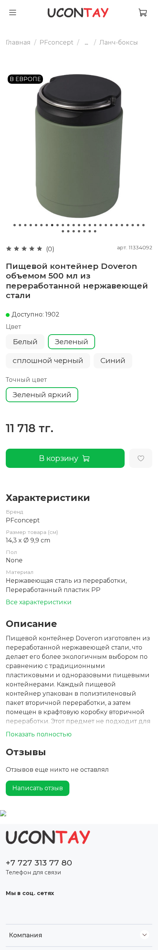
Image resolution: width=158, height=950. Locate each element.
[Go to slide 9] (57, 225)
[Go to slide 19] (111, 225)
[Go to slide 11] (68, 225)
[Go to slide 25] (143, 225)
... (86, 42)
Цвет (13, 326)
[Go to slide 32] (95, 231)
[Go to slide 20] (116, 225)
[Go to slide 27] (68, 231)
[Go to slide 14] (84, 225)
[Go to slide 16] (95, 225)
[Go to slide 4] (31, 225)
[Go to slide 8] (52, 225)
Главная (18, 42)
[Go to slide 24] (138, 225)
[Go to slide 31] (90, 231)
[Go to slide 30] (84, 231)
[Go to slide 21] (122, 225)
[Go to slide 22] (127, 225)
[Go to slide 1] (14, 225)
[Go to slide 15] (90, 225)
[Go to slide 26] (63, 231)
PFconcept (57, 42)
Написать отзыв (37, 788)
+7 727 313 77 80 (39, 862)
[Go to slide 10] (63, 225)
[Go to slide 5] (36, 225)
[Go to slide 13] (79, 225)
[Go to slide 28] (73, 231)
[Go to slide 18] (106, 225)
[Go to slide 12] (73, 225)
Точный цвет (26, 379)
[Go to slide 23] (133, 225)
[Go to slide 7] (47, 225)
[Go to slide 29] (79, 231)
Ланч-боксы (118, 42)
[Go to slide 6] (41, 225)
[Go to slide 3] (25, 225)
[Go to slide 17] (100, 225)
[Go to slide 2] (20, 225)
